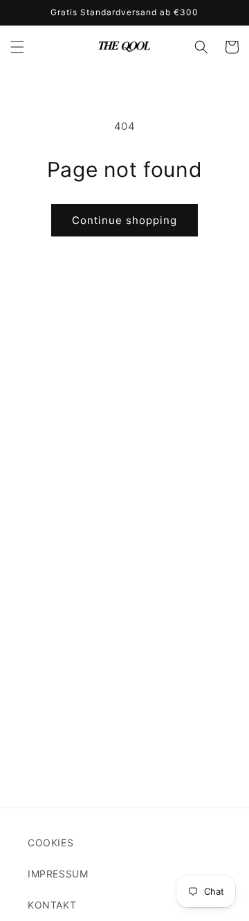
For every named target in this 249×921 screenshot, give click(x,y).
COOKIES (50, 842)
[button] (17, 47)
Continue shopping (124, 220)
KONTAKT (52, 905)
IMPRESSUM (58, 874)
